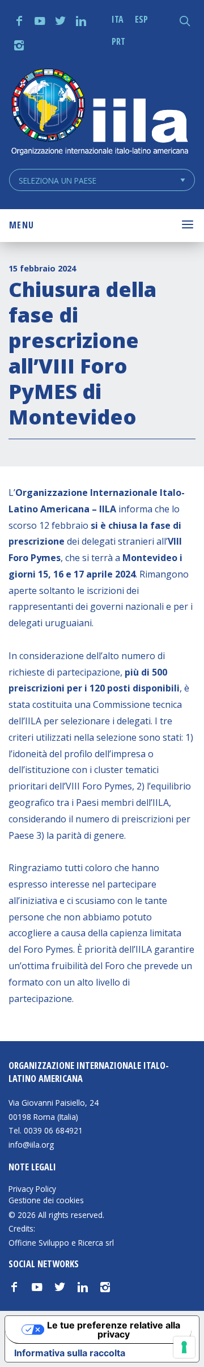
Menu (21, 225)
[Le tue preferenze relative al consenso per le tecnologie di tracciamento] (184, 1347)
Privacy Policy (32, 1189)
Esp (141, 19)
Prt (118, 41)
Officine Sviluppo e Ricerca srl (61, 1242)
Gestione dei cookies (46, 1200)
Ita (118, 19)
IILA (99, 113)
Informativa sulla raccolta (69, 1352)
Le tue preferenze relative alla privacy (113, 1329)
